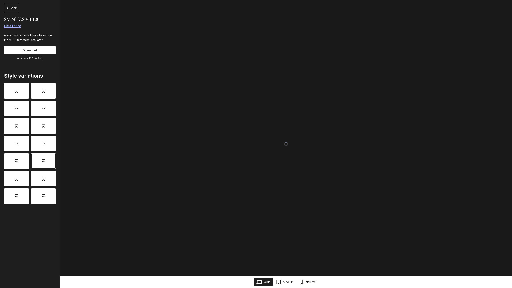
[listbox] (30, 143)
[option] (16, 91)
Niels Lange (12, 26)
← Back (12, 8)
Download (30, 50)
